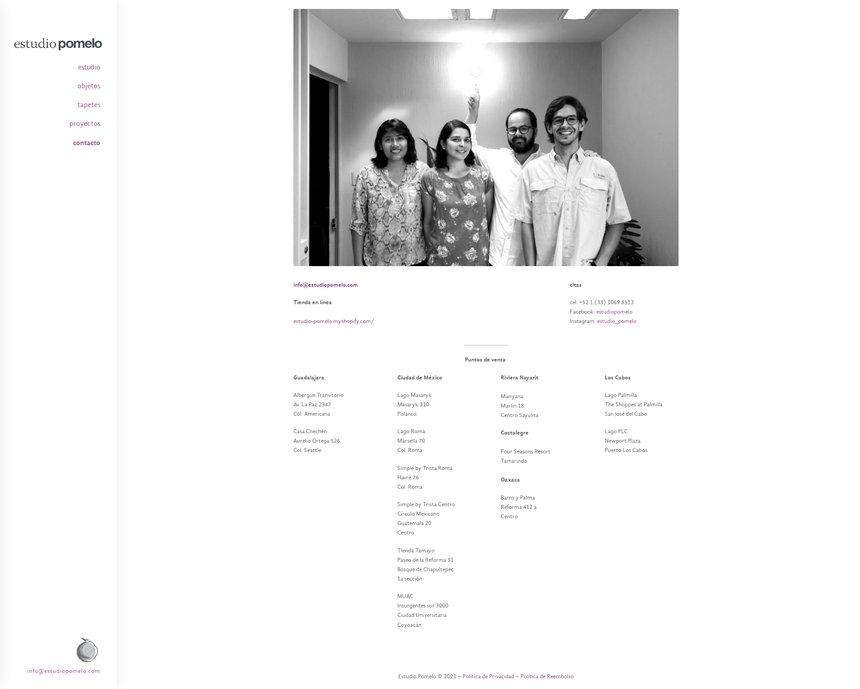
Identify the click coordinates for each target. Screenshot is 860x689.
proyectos (84, 124)
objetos (88, 86)
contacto (86, 142)
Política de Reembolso (547, 676)
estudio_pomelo (616, 321)
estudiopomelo (615, 311)
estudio (89, 67)
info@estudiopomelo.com (63, 670)
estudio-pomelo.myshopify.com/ (333, 321)
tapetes (88, 105)
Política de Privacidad (488, 676)
